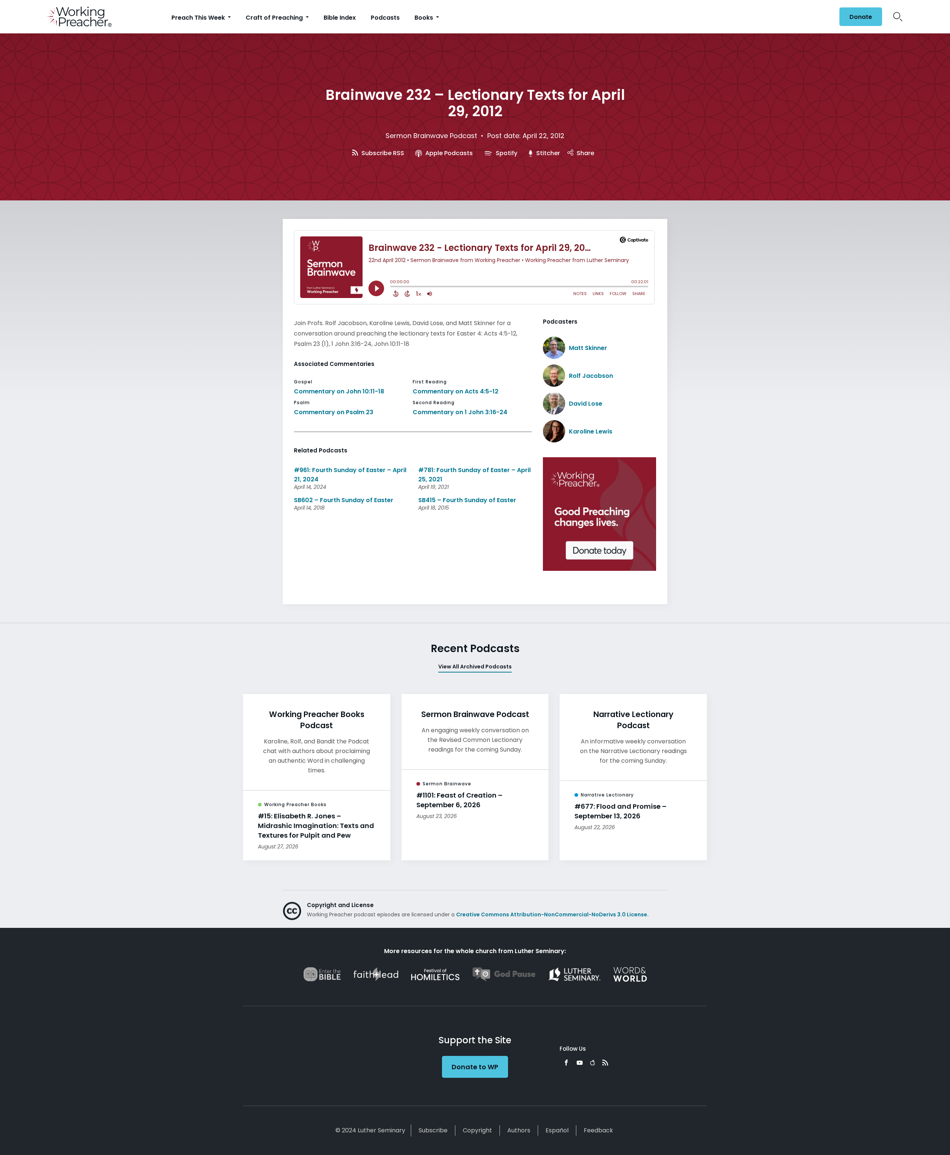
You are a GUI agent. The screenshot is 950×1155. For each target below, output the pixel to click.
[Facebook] (566, 1063)
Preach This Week (198, 17)
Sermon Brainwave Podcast (431, 135)
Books (425, 17)
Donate (860, 17)
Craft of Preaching (275, 17)
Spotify (505, 153)
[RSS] (605, 1063)
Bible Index (340, 17)
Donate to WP (475, 1066)
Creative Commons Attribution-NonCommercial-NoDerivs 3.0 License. (552, 914)
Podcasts (385, 17)
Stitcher (547, 153)
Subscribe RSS (382, 153)
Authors (518, 1130)
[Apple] (592, 1063)
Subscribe (433, 1130)
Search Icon (897, 16)
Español (557, 1130)
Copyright (477, 1130)
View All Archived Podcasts (475, 666)
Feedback (598, 1130)
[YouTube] (579, 1063)
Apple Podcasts (448, 153)
